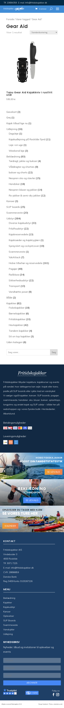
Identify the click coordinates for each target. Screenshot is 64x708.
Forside (10, 19)
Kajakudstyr (9, 607)
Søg (54, 352)
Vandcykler (8, 629)
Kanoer (7, 611)
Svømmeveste (10, 625)
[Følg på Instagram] (58, 694)
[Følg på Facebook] (53, 695)
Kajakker (7, 602)
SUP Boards (9, 620)
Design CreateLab (43, 704)
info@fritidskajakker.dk (22, 567)
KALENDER (10, 526)
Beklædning (9, 598)
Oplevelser (8, 616)
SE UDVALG (53, 472)
